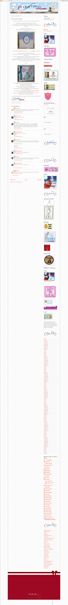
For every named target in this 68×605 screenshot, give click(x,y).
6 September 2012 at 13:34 (18, 119)
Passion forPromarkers (47, 562)
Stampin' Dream (47, 501)
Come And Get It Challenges (48, 539)
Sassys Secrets (47, 494)
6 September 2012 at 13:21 (18, 112)
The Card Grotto (47, 504)
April (44, 338)
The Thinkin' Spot (48, 515)
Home (26, 179)
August (45, 349)
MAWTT (45, 558)
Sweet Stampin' (46, 566)
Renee (16, 170)
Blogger (39, 597)
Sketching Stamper (48, 499)
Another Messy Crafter (48, 465)
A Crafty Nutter (47, 461)
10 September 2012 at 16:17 (18, 167)
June (44, 352)
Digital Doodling (47, 470)
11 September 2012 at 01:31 (18, 173)
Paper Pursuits (47, 487)
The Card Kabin (47, 506)
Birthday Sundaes (46, 531)
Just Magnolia (46, 554)
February (45, 341)
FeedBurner (53, 113)
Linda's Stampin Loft (48, 481)
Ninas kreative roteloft (48, 485)
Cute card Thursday (47, 545)
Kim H (16, 122)
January (45, 342)
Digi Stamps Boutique (47, 547)
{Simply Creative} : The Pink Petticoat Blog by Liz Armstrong (50, 519)
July (44, 350)
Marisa (16, 156)
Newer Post (12, 179)
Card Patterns (46, 534)
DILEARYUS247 (47, 472)
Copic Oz (45, 542)
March (45, 356)
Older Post (39, 179)
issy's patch (47, 477)
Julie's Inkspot (47, 479)
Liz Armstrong (17, 163)
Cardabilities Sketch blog (47, 535)
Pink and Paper (47, 490)
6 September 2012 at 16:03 (18, 160)
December (45, 360)
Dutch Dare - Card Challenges (48, 549)
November (45, 345)
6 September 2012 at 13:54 (18, 136)
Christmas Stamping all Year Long (49, 538)
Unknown (16, 108)
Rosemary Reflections (48, 492)
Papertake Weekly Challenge (48, 561)
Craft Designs (47, 468)
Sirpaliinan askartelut (48, 497)
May (44, 353)
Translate (51, 19)
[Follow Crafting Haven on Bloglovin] (48, 59)
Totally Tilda (46, 568)
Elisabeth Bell (46, 550)
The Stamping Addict (48, 513)
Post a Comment (15, 175)
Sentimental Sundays (47, 565)
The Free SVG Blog (48, 508)
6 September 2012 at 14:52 (18, 153)
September (45, 348)
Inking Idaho (47, 475)
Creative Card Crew (47, 543)
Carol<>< (16, 139)
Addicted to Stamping (48, 463)
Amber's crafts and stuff (47, 530)
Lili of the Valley (46, 557)
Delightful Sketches (47, 546)
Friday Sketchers (46, 553)
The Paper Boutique (48, 511)
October (45, 346)
